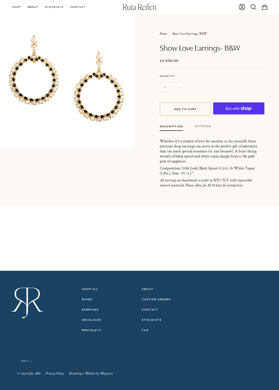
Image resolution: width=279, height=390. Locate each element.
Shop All (90, 289)
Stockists (152, 320)
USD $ (24, 361)
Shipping (202, 126)
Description (171, 126)
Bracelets (91, 330)
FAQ (145, 330)
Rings (87, 299)
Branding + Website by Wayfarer (91, 373)
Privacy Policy (55, 373)
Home (163, 33)
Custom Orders (156, 299)
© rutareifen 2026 (28, 373)
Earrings (90, 309)
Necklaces (91, 320)
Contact (150, 309)
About (147, 289)
